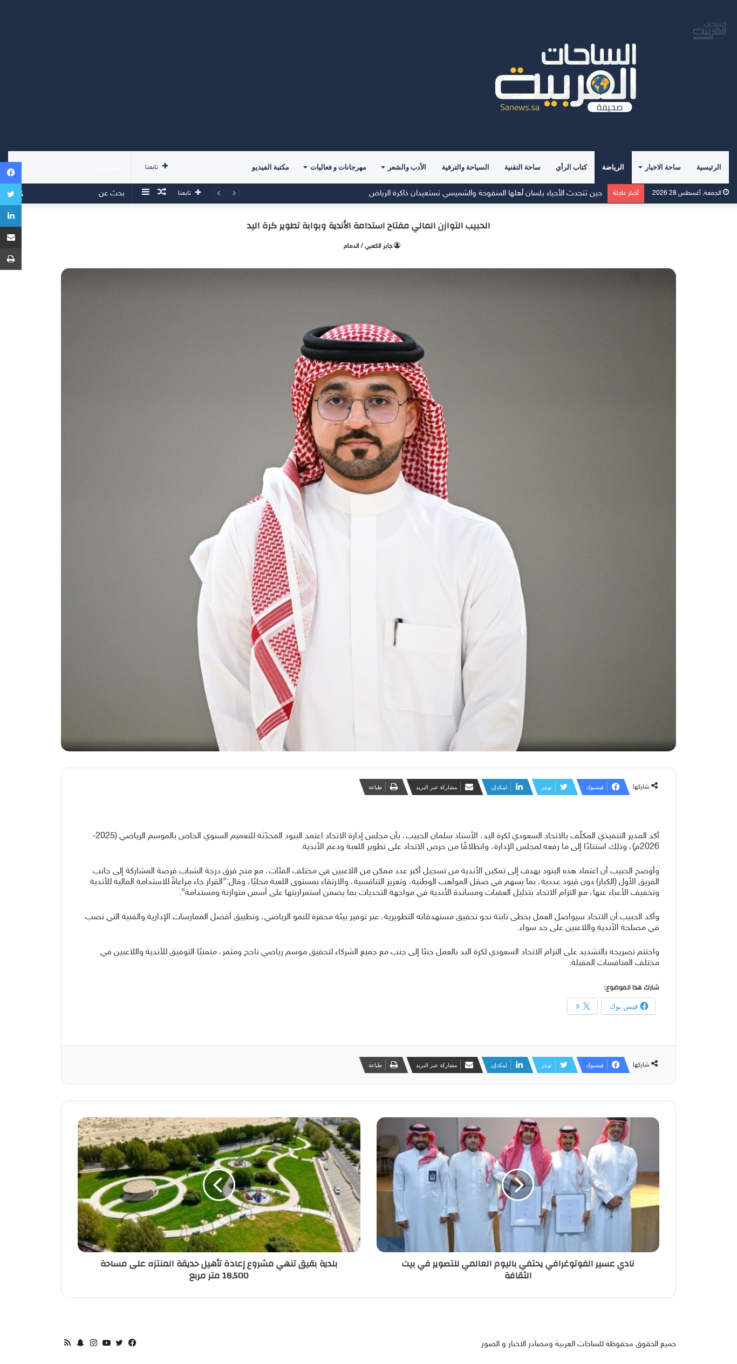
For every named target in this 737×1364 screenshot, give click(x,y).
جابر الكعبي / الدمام (368, 246)
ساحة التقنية (522, 167)
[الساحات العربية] (567, 76)
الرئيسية (709, 167)
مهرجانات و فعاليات (338, 167)
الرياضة (613, 167)
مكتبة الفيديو (270, 167)
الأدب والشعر (407, 167)
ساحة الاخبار (663, 167)
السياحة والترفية (465, 167)
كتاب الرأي (571, 167)
